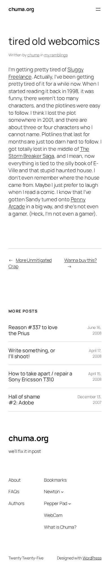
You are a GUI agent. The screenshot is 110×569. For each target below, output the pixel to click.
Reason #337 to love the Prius (33, 330)
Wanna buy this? (80, 260)
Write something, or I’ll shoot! (31, 353)
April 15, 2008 (95, 376)
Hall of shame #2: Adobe (24, 399)
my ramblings (56, 54)
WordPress (92, 558)
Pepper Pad (55, 503)
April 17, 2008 (95, 353)
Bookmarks (55, 480)
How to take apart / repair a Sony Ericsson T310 (40, 376)
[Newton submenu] (62, 491)
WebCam (53, 515)
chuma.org (21, 9)
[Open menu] (98, 9)
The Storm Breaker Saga (48, 152)
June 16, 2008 (94, 330)
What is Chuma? (60, 527)
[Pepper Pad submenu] (69, 503)
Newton (52, 491)
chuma (33, 54)
